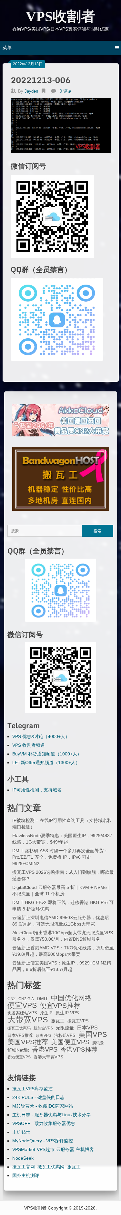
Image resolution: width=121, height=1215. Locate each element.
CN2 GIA (26, 999)
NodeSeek (23, 1158)
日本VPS (87, 1027)
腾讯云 (98, 1043)
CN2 (11, 999)
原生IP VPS (67, 1012)
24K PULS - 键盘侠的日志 (38, 1097)
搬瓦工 (58, 1020)
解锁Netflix (18, 1050)
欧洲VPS (43, 1035)
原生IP (46, 1012)
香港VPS (44, 1049)
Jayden (31, 91)
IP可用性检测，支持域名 (37, 789)
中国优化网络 (71, 998)
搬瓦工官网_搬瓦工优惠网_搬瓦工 (46, 1166)
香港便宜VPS (19, 1057)
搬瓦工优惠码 (19, 1028)
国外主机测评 (25, 1175)
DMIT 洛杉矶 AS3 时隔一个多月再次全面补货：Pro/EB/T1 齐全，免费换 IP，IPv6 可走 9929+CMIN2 (60, 857)
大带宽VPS (27, 1019)
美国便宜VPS (70, 1042)
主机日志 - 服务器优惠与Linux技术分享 (51, 1114)
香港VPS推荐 (78, 1049)
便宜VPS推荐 (60, 1005)
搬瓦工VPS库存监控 (32, 1088)
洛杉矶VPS (65, 1035)
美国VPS (92, 1034)
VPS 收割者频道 (28, 745)
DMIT (42, 998)
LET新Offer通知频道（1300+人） (46, 762)
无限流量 (65, 1027)
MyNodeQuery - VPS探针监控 (42, 1140)
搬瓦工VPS (78, 1021)
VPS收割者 (60, 16)
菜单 (7, 47)
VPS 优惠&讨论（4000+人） (41, 736)
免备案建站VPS (22, 1012)
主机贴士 (21, 1132)
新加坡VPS (43, 1028)
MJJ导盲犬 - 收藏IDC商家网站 (42, 1106)
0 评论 (66, 91)
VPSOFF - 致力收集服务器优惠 (43, 1123)
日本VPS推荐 (20, 1035)
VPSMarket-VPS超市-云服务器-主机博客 (53, 1149)
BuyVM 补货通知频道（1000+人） (47, 753)
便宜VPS (22, 1005)
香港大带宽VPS (48, 1057)
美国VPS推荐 (27, 1042)
